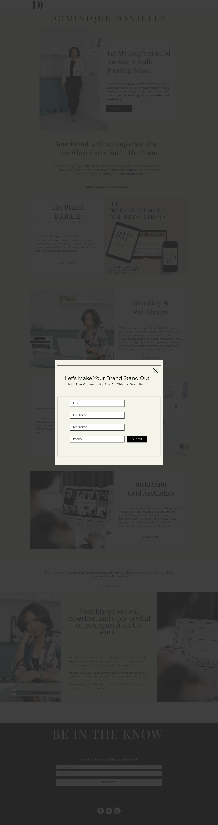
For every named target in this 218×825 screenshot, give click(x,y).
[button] (155, 370)
